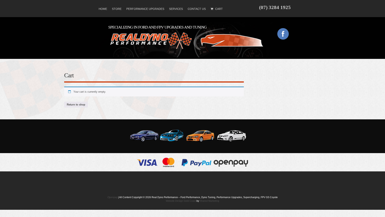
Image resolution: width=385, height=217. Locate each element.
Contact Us (197, 8)
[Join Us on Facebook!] (283, 34)
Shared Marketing (209, 201)
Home (103, 8)
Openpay (112, 197)
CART (219, 8)
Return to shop (76, 104)
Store (117, 8)
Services (176, 8)
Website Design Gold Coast (181, 201)
